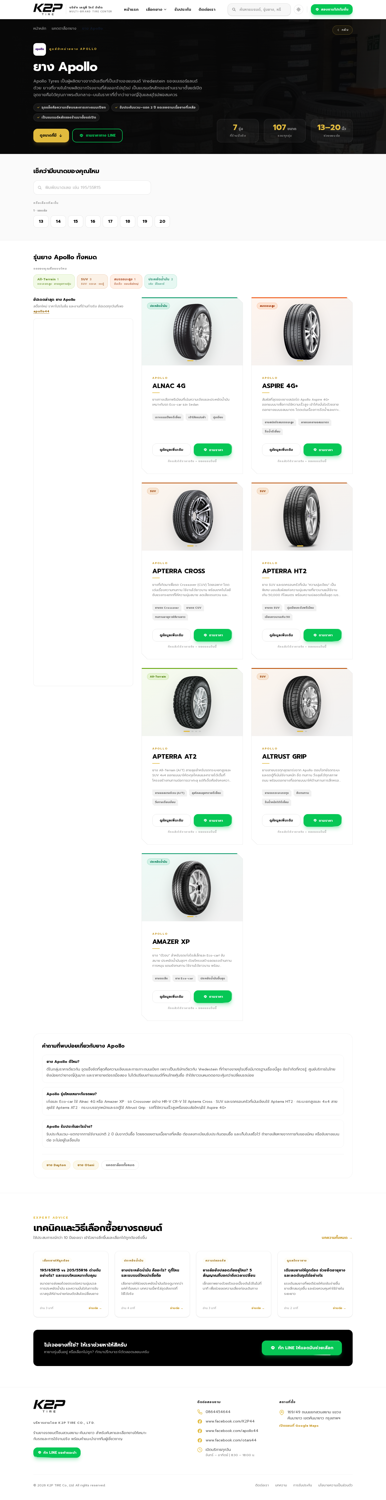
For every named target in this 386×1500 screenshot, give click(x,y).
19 (145, 221)
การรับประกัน (302, 1485)
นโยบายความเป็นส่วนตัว (335, 1485)
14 (58, 221)
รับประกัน (182, 9)
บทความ (281, 1485)
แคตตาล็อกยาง (64, 28)
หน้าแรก (131, 9)
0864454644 (218, 1412)
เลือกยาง (154, 9)
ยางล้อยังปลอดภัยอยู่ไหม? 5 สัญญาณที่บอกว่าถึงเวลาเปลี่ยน (229, 1273)
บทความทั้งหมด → (337, 1237)
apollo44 (41, 311)
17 (110, 221)
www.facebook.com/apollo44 (232, 1431)
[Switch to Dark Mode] (298, 9)
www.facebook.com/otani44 (231, 1440)
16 (93, 221)
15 (76, 221)
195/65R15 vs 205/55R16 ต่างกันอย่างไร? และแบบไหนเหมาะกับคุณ (70, 1273)
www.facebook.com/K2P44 (230, 1421)
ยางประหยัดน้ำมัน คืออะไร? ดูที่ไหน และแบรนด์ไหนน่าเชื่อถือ (150, 1273)
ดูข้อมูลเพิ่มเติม (171, 449)
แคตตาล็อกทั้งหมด (120, 1165)
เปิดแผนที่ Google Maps (299, 1426)
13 (41, 221)
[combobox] (259, 9)
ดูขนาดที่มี (48, 135)
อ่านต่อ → (95, 1308)
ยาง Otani (85, 1165)
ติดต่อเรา (207, 9)
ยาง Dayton (56, 1165)
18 (128, 221)
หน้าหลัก (39, 28)
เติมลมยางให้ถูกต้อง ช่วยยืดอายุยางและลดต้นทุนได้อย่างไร (314, 1273)
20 (162, 221)
